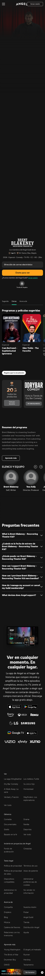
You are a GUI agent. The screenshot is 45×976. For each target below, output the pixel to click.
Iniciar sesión (33, 278)
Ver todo (8, 805)
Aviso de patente (31, 871)
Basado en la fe (10, 834)
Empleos (7, 912)
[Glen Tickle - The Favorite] (31, 328)
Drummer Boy (10, 959)
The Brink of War (11, 954)
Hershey (27, 959)
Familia (26, 824)
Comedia (8, 819)
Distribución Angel (31, 927)
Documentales (10, 824)
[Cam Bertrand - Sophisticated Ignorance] (11, 328)
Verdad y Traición (11, 797)
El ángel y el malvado (32, 949)
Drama (26, 819)
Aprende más (11, 458)
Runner (27, 954)
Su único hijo (29, 784)
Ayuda (26, 932)
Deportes (28, 829)
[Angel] (21, 4)
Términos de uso (31, 866)
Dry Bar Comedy (11, 784)
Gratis (6, 829)
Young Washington (12, 949)
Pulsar (26, 912)
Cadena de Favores (12, 927)
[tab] (5, 302)
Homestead (28, 789)
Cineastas (28, 848)
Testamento (29, 965)
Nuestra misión (30, 907)
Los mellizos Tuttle (31, 779)
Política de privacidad (13, 866)
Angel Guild (28, 917)
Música (7, 922)
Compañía (8, 907)
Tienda (26, 922)
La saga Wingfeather (13, 779)
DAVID (7, 965)
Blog (6, 917)
